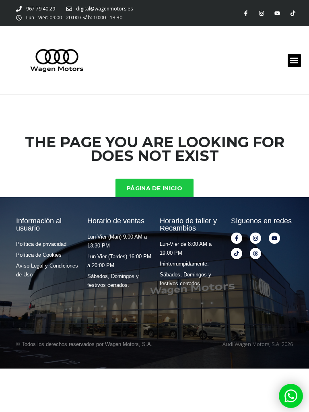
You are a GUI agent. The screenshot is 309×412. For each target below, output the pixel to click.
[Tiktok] (293, 13)
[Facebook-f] (245, 13)
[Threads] (255, 253)
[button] (294, 60)
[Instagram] (261, 13)
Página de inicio (154, 188)
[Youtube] (277, 13)
